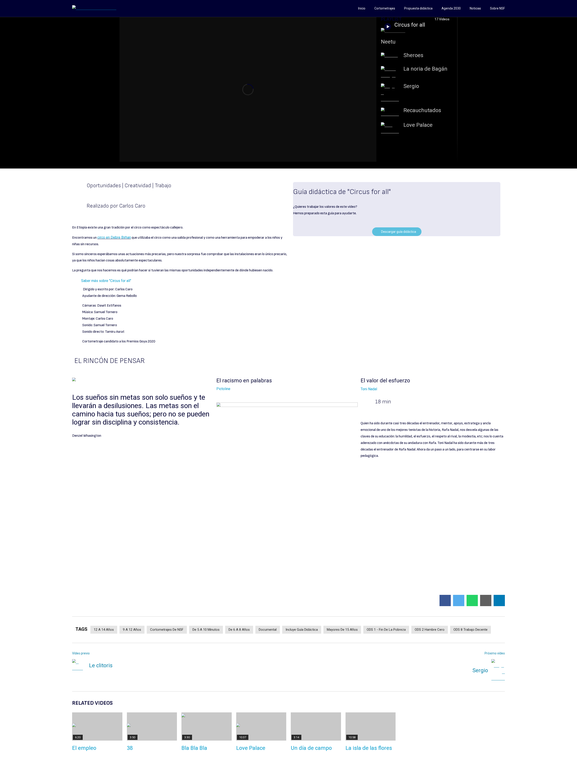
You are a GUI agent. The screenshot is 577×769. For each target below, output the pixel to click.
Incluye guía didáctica (302, 630)
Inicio (361, 8)
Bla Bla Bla (194, 748)
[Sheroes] (390, 56)
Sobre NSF (497, 8)
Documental (268, 630)
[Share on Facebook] (445, 600)
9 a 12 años (132, 630)
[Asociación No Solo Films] (94, 8)
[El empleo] (97, 726)
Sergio (411, 86)
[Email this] (485, 600)
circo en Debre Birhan (114, 237)
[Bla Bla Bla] (206, 726)
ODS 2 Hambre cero (429, 630)
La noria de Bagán (425, 69)
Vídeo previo (81, 653)
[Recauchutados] (390, 113)
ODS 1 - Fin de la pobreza (386, 630)
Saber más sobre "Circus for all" (106, 281)
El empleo (84, 748)
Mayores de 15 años (342, 630)
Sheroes (413, 55)
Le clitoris (100, 665)
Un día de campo (311, 748)
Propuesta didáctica (418, 8)
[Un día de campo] (316, 726)
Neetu (388, 42)
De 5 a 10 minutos (206, 630)
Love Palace (418, 125)
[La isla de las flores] (371, 726)
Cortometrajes (384, 8)
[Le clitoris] (79, 665)
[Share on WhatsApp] (472, 600)
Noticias (475, 8)
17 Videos (442, 19)
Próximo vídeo (495, 653)
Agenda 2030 (451, 8)
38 (130, 748)
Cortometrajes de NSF (166, 630)
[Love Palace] (390, 128)
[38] (152, 726)
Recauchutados (422, 110)
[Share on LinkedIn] (499, 600)
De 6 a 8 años (239, 630)
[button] (288, 281)
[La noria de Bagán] (390, 72)
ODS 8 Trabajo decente (470, 630)
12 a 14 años (104, 630)
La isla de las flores (369, 748)
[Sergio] (390, 93)
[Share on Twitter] (458, 600)
